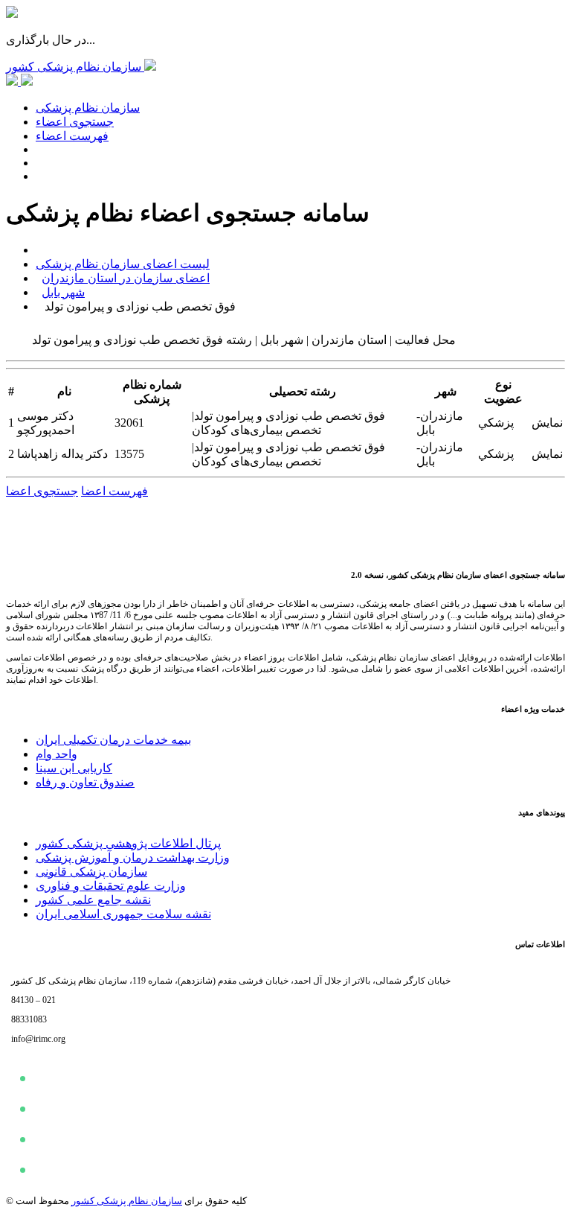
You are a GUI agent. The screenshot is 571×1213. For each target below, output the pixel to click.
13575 (129, 454)
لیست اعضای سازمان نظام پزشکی (123, 264)
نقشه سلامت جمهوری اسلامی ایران (123, 914)
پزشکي (496, 422)
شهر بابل (63, 292)
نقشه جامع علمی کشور (93, 900)
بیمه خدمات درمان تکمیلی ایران (113, 739)
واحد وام (56, 754)
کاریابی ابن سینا (74, 768)
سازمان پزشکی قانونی (91, 871)
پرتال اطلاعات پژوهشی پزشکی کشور (128, 843)
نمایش (547, 422)
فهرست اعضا (114, 491)
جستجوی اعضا (42, 491)
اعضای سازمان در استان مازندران (126, 278)
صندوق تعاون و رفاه (85, 782)
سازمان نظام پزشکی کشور (126, 1200)
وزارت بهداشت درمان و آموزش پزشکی (133, 857)
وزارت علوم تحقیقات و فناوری (111, 885)
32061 (129, 422)
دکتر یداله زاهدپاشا (62, 454)
